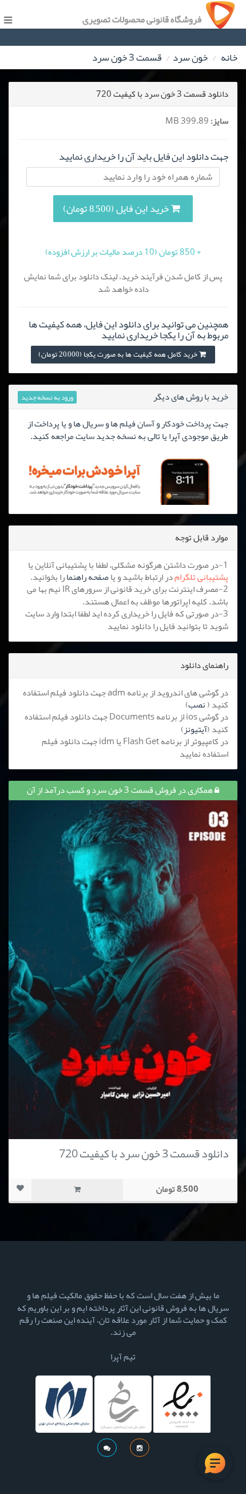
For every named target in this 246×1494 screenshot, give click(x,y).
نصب (196, 704)
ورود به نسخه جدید (47, 397)
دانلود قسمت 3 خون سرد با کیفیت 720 (144, 1153)
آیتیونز (195, 729)
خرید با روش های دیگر (190, 396)
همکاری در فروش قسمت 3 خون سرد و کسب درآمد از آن (121, 790)
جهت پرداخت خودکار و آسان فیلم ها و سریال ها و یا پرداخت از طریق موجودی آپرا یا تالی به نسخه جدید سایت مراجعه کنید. (127, 429)
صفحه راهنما (87, 577)
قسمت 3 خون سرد (126, 57)
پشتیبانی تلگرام (201, 577)
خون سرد (190, 57)
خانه (229, 57)
